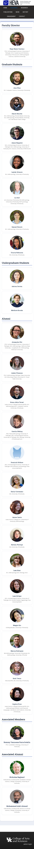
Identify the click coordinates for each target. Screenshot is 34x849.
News (17, 12)
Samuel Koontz (17, 227)
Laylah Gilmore (17, 172)
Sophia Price (17, 704)
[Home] (17, 3)
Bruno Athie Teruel (17, 402)
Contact (22, 16)
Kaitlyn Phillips (17, 545)
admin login (28, 844)
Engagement (11, 16)
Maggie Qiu (17, 625)
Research (24, 8)
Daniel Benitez (17, 114)
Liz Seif (17, 198)
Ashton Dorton (17, 286)
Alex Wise (17, 88)
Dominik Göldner (17, 462)
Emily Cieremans (17, 491)
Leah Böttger (17, 596)
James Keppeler (17, 143)
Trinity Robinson (17, 253)
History (25, 12)
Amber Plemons (17, 373)
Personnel (14, 8)
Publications (7, 12)
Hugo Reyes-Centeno (17, 49)
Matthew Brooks (17, 310)
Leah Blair (17, 570)
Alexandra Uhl (17, 342)
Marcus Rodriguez (17, 651)
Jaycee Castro (17, 517)
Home (5, 8)
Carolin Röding (17, 431)
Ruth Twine (17, 678)
